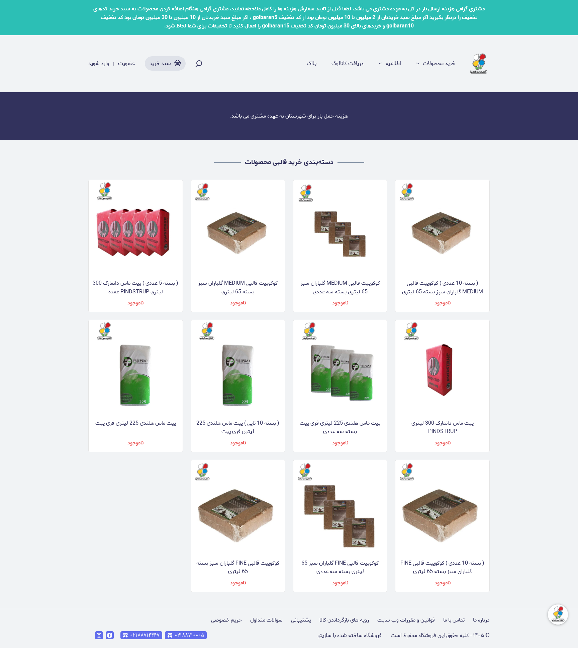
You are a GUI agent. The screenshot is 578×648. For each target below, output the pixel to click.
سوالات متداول (266, 620)
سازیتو (324, 635)
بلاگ (311, 63)
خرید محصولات (439, 63)
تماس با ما (454, 620)
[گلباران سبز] (479, 63)
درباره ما (481, 620)
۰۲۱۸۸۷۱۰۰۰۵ (189, 635)
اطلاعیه (393, 63)
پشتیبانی (301, 620)
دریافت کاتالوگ (347, 63)
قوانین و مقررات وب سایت (406, 620)
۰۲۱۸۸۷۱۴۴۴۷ (145, 635)
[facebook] (110, 635)
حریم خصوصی (226, 620)
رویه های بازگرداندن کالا (344, 620)
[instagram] (99, 635)
